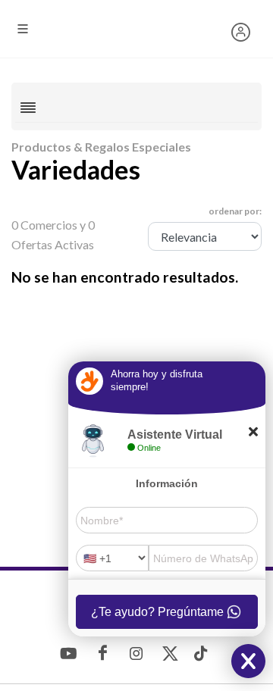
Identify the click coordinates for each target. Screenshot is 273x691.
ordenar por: (235, 211)
